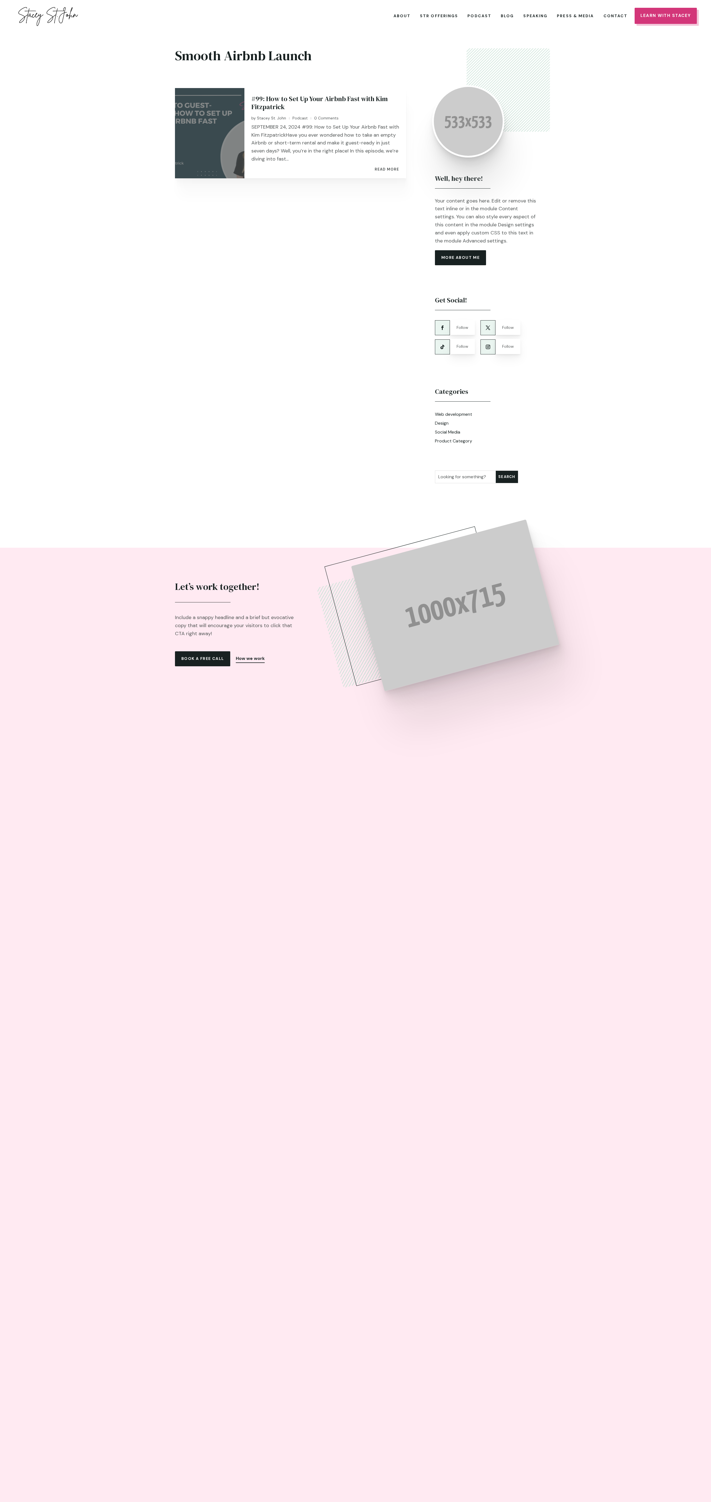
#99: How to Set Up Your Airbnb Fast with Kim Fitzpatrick (319, 102)
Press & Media (575, 15)
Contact (616, 15)
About (402, 15)
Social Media (447, 432)
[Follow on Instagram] (487, 346)
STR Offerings (439, 15)
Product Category (453, 441)
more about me (460, 257)
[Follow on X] (487, 327)
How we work (250, 658)
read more (387, 169)
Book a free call (202, 658)
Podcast (479, 15)
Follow (462, 327)
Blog (507, 15)
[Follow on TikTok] (442, 346)
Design (442, 423)
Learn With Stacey (665, 15)
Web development (453, 414)
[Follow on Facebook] (442, 327)
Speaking (535, 15)
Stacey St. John (271, 118)
